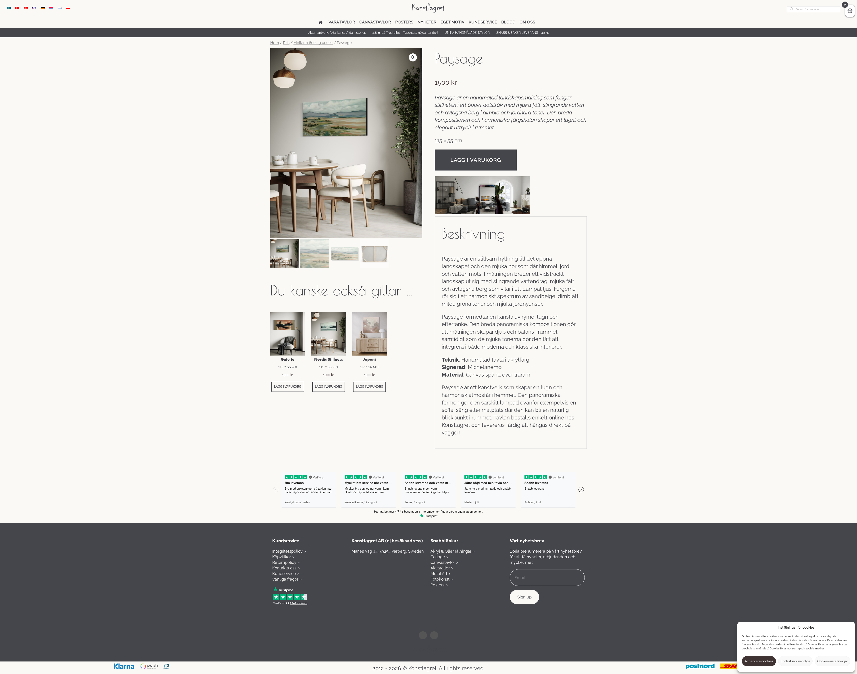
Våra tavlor (342, 22)
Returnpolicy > (286, 562)
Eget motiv (452, 22)
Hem (274, 42)
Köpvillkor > (283, 556)
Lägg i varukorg (475, 160)
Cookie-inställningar (832, 661)
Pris (286, 42)
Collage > (439, 556)
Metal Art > (440, 573)
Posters (404, 22)
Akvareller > (442, 568)
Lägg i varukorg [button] (287, 386)
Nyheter (427, 22)
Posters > (439, 585)
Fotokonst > (442, 579)
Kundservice (483, 22)
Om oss (527, 22)
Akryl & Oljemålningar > (452, 551)
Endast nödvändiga (795, 661)
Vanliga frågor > (287, 579)
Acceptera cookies (759, 661)
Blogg (508, 22)
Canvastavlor (375, 22)
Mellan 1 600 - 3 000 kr (313, 42)
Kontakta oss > (286, 568)
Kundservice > (285, 573)
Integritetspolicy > (289, 551)
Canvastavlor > (444, 562)
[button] (413, 57)
